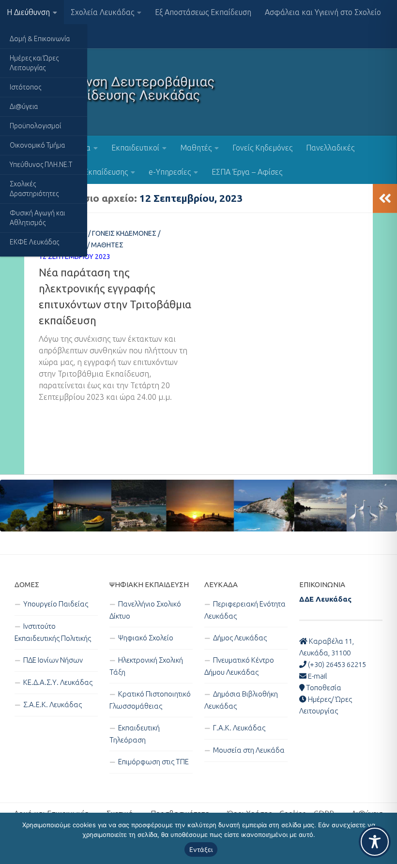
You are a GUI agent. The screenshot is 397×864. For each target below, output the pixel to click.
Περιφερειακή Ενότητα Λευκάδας (245, 610)
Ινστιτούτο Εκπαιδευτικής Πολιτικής (53, 632)
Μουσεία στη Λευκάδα (249, 750)
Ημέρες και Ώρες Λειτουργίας (34, 63)
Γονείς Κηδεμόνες (262, 147)
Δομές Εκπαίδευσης (94, 171)
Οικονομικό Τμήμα (37, 145)
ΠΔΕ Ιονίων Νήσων (53, 660)
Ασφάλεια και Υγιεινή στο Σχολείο (323, 12)
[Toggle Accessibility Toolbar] (375, 842)
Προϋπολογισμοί (35, 126)
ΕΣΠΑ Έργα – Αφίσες (247, 171)
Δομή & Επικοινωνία (40, 39)
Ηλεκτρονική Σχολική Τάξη (146, 666)
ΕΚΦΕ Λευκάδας (34, 242)
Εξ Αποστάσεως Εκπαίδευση (203, 12)
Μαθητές (196, 147)
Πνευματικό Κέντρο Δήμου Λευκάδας (239, 666)
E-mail (316, 676)
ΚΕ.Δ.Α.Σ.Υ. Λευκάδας (57, 682)
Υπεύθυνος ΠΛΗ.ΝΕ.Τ (41, 164)
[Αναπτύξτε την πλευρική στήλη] (385, 198)
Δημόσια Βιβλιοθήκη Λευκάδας (241, 700)
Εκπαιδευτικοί (135, 147)
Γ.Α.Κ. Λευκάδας (239, 728)
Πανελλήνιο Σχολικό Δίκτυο (145, 610)
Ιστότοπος (25, 87)
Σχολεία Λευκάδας (102, 12)
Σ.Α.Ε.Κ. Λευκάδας (52, 704)
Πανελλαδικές (330, 147)
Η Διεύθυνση (28, 12)
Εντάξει (201, 849)
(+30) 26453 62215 (336, 664)
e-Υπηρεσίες (170, 171)
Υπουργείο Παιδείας (55, 604)
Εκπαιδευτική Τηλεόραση (134, 734)
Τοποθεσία (323, 687)
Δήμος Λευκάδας (240, 638)
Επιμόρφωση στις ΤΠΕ (153, 762)
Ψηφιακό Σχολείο (145, 638)
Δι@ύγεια (24, 106)
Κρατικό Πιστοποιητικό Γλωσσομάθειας (150, 700)
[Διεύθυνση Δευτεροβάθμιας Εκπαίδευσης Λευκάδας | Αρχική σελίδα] (116, 92)
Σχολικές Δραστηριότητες (34, 188)
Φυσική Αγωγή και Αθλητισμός (37, 218)
